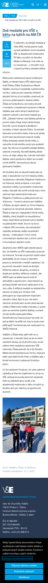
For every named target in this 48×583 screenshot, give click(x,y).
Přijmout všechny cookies (24, 565)
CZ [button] (38, 4)
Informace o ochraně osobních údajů (17, 558)
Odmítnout (24, 577)
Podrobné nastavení (24, 571)
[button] (32, 4)
